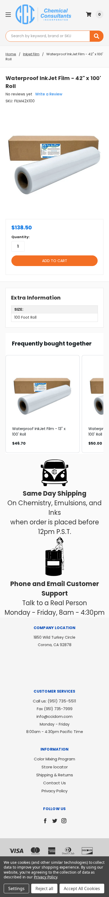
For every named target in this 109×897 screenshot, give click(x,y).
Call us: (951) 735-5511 (54, 701)
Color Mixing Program (54, 759)
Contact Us (54, 783)
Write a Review (48, 94)
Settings (16, 888)
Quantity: (20, 236)
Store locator (55, 767)
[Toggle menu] (8, 14)
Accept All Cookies (82, 888)
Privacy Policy (54, 791)
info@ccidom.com (54, 716)
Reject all (44, 888)
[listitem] (43, 404)
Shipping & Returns (54, 775)
